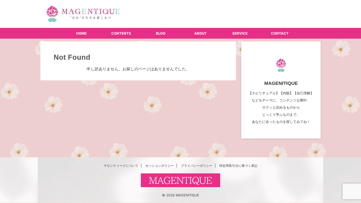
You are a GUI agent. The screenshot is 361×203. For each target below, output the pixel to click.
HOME (81, 33)
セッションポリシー (159, 166)
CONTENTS (121, 33)
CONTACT (280, 33)
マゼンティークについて (121, 166)
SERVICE (240, 33)
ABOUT (200, 33)
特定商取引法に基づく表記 (238, 166)
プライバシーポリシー (196, 166)
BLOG (160, 33)
